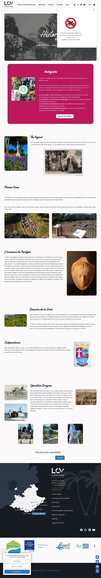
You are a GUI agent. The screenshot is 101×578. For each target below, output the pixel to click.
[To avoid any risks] (97, 562)
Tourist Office (56, 494)
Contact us (56, 489)
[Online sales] (97, 566)
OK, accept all (17, 571)
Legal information (58, 523)
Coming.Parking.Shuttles (61, 498)
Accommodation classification (62, 510)
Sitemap (55, 519)
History (55, 45)
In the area (55, 506)
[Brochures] (97, 557)
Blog (67, 5)
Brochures (55, 502)
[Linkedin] (81, 4)
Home (38, 45)
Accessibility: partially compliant (35, 570)
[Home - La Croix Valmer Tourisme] (8, 4)
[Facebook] (74, 4)
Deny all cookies (17, 566)
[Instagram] (77, 4)
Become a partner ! (58, 515)
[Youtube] (84, 4)
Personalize (17, 561)
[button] (3, 551)
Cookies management (53, 570)
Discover (46, 45)
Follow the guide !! (65, 116)
